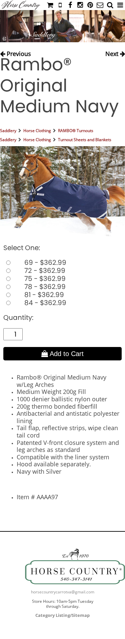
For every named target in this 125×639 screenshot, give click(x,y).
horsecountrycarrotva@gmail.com (62, 592)
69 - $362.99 (44, 262)
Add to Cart (66, 353)
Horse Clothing (37, 130)
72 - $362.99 (44, 270)
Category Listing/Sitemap (62, 615)
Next (112, 52)
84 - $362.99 (44, 302)
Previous (18, 52)
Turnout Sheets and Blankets (84, 139)
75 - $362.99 (44, 278)
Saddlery (8, 130)
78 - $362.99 (44, 286)
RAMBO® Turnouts (75, 130)
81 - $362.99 (43, 294)
